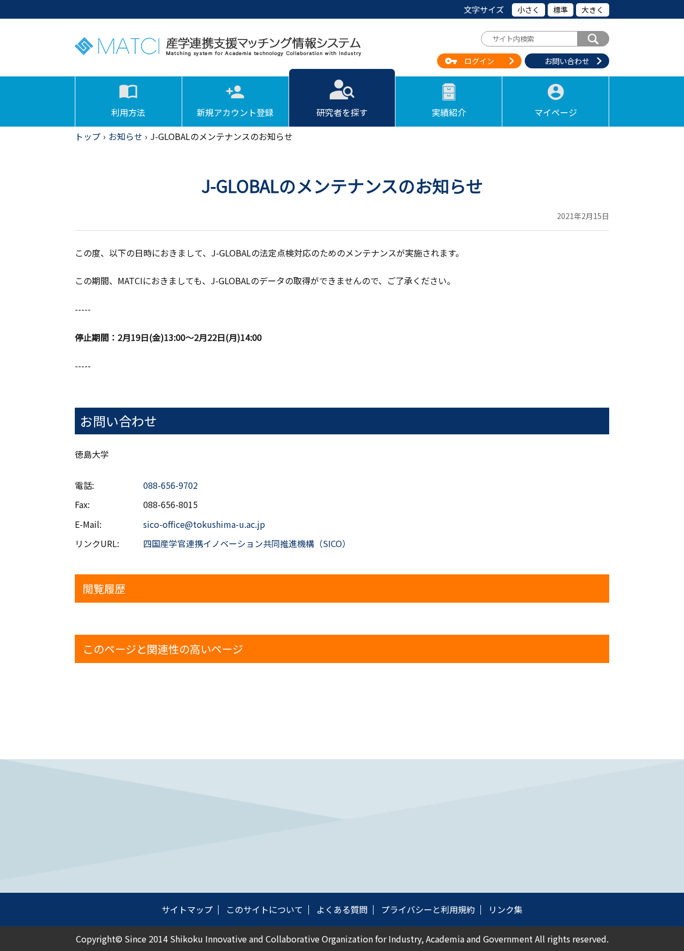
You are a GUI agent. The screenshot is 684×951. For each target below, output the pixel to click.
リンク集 (505, 909)
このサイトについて (264, 909)
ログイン (479, 61)
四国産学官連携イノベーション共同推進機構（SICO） (247, 543)
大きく (592, 9)
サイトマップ (187, 909)
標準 (560, 9)
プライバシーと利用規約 (428, 909)
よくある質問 (342, 909)
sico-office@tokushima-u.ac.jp (204, 524)
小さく (528, 9)
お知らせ (125, 136)
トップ (87, 136)
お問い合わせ (567, 61)
